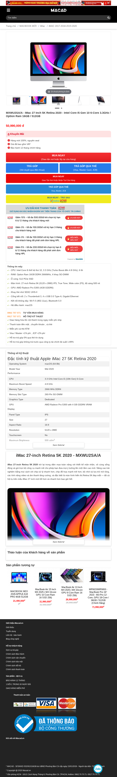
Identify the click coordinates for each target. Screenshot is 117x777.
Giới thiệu (10, 627)
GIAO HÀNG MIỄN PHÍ (15, 688)
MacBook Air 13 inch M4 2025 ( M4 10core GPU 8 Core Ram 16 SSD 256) (72, 591)
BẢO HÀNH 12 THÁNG (15, 680)
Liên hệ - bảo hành (14, 635)
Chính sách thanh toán (15, 669)
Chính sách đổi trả (13, 666)
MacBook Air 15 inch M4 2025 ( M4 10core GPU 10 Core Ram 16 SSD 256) (45, 593)
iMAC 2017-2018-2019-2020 (63, 26)
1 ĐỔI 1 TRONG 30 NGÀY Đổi (18, 684)
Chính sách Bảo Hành (15, 654)
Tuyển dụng (11, 631)
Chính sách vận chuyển (15, 658)
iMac (42, 26)
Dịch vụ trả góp (12, 650)
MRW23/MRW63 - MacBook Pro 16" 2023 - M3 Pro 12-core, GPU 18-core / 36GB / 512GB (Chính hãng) (98, 596)
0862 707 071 (14, 313)
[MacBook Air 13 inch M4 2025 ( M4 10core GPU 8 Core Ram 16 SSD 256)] (72, 575)
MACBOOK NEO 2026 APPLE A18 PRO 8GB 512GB (19, 594)
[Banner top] (58, 3)
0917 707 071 (14, 316)
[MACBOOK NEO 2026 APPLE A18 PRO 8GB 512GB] (19, 578)
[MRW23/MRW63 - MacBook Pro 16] (98, 577)
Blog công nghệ (12, 639)
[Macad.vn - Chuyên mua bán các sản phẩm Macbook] (58, 10)
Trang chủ (11, 26)
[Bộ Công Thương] (45, 724)
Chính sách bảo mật (14, 662)
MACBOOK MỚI (28, 26)
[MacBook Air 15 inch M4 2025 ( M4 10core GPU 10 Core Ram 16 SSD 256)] (45, 577)
